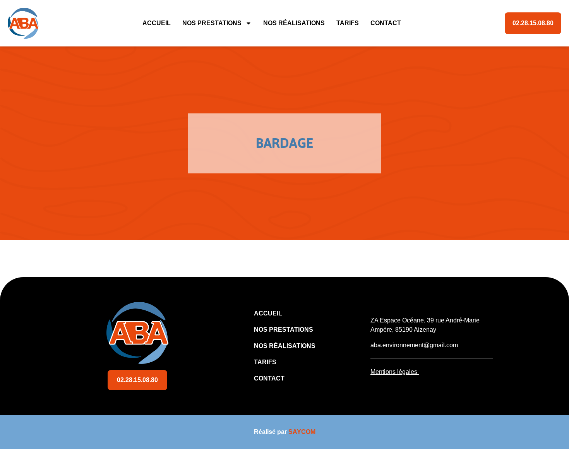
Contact (385, 23)
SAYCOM (301, 431)
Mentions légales (393, 371)
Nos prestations (212, 23)
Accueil (156, 23)
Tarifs (347, 23)
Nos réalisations (294, 23)
